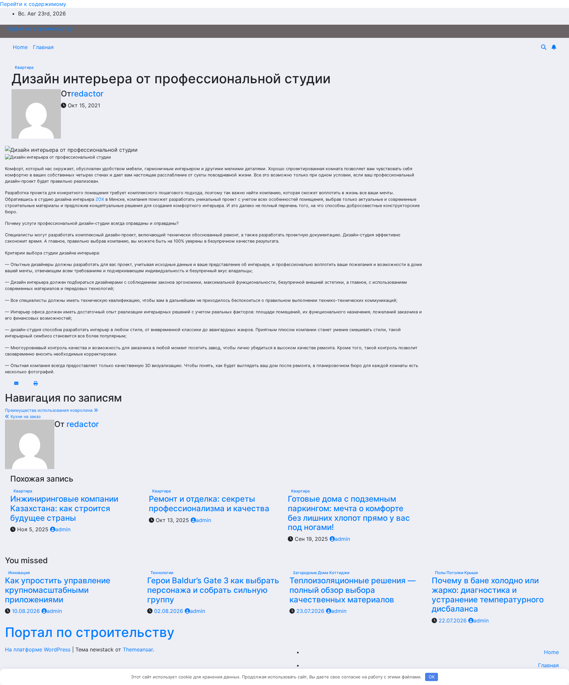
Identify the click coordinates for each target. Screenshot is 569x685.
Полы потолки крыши (456, 572)
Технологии (161, 572)
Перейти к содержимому (33, 4)
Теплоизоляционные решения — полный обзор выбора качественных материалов (352, 590)
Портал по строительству (39, 28)
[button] (543, 47)
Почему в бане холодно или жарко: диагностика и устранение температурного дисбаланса (488, 595)
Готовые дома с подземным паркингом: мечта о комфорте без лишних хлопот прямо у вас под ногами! (349, 513)
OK (432, 676)
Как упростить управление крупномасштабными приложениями (57, 590)
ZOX (99, 199)
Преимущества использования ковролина (49, 410)
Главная (43, 47)
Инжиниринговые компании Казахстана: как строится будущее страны (64, 508)
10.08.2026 (26, 611)
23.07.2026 (311, 611)
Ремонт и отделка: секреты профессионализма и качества (209, 503)
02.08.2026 (169, 611)
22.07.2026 (453, 620)
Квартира (24, 67)
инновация (19, 572)
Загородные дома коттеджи (321, 572)
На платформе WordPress (38, 649)
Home (20, 47)
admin (62, 529)
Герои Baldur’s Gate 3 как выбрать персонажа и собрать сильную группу (213, 590)
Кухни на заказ (25, 416)
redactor (87, 93)
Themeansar (138, 649)
